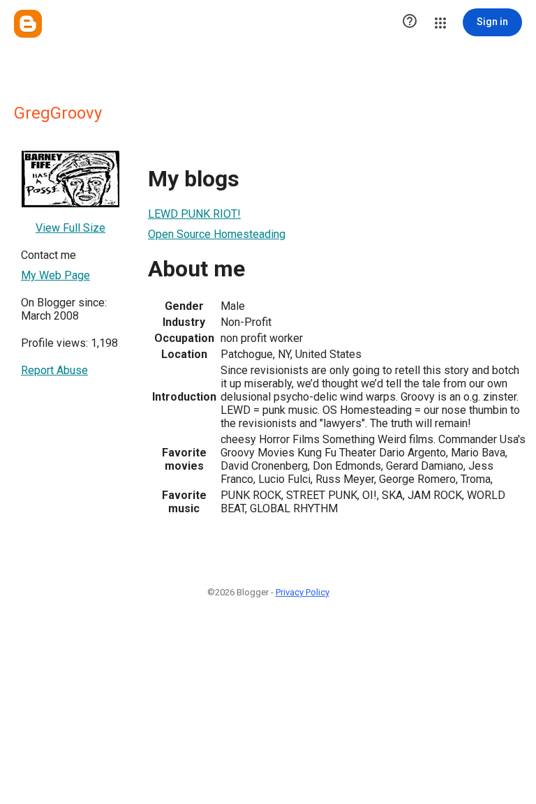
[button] (409, 22)
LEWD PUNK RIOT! (194, 214)
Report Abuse (54, 370)
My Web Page (55, 275)
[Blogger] (28, 24)
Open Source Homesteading (216, 234)
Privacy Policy (302, 592)
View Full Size (70, 227)
